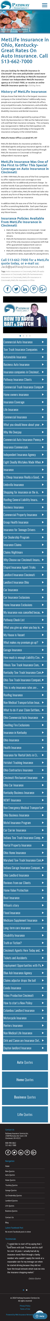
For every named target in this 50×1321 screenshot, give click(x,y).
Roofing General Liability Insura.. (20, 499)
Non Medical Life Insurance (17, 1032)
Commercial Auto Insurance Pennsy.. (22, 439)
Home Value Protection (15, 890)
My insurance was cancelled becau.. (22, 612)
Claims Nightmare (13, 552)
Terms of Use (25, 1309)
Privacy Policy (25, 1305)
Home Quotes (10, 1180)
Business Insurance (13, 507)
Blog (7, 1222)
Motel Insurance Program (17, 822)
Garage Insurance (12, 649)
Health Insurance (12, 747)
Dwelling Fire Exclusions (16, 724)
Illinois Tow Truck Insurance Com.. (21, 664)
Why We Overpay (12, 432)
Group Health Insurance (15, 522)
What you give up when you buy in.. (22, 627)
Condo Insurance (12, 987)
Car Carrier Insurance (14, 830)
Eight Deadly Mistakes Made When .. (23, 462)
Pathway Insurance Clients (17, 379)
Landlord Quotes (11, 1200)
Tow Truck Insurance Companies (20, 349)
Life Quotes (9, 1206)
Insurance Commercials (15, 447)
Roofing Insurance (13, 694)
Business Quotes (11, 1211)
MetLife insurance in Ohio (23, 280)
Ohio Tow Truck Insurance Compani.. (22, 679)
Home (7, 1166)
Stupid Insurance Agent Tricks (19, 567)
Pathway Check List (14, 619)
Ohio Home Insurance (14, 852)
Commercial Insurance (15, 417)
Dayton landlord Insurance (17, 1047)
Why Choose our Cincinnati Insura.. (21, 559)
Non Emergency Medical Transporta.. (23, 807)
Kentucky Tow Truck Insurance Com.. (22, 672)
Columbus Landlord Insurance (19, 1010)
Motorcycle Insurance (15, 1017)
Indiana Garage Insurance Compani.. (22, 867)
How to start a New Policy (17, 1002)
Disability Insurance (14, 935)
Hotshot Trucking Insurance (18, 762)
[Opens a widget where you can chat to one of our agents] (40, 1316)
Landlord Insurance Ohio (16, 582)
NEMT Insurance (12, 800)
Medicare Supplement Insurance (20, 920)
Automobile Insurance (14, 356)
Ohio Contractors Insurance (18, 770)
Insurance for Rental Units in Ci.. (20, 755)
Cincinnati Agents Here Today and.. (22, 950)
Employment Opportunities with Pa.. (22, 965)
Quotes (25, 1062)
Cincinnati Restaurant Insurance (20, 777)
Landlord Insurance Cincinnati (19, 574)
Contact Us (9, 1217)
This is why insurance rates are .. (20, 687)
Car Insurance (10, 589)
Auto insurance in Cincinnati (19, 271)
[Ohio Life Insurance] (25, 22)
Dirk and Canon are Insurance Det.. (21, 1040)
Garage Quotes (11, 1190)
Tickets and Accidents (15, 957)
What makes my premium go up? (20, 642)
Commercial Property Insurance (20, 514)
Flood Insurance (11, 912)
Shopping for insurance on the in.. (21, 492)
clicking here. (34, 85)
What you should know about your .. (22, 424)
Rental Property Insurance (17, 845)
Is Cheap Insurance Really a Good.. (21, 477)
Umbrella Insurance (13, 484)
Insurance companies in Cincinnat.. (21, 371)
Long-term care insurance (17, 927)
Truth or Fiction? (12, 942)
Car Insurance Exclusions (16, 597)
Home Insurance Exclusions (17, 604)
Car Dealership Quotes (13, 1195)
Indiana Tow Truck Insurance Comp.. (22, 837)
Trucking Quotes (11, 1185)
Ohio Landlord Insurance (16, 875)
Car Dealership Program (16, 537)
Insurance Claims (12, 544)
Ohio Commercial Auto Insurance (20, 717)
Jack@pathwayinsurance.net (22, 267)
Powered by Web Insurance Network (19, 1314)
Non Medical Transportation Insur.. (21, 702)
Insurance (8, 469)
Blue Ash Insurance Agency (17, 972)
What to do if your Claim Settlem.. (21, 709)
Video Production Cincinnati (18, 995)
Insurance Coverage (13, 402)
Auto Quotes (10, 1175)
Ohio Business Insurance (16, 815)
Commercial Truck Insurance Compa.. (22, 387)
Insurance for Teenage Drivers (19, 529)
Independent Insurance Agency (19, 454)
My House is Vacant (14, 634)
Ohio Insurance (11, 740)
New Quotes (9, 1171)
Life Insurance (10, 409)
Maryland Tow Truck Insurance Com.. (22, 860)
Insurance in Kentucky (15, 732)
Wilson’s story (11, 905)
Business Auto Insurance (16, 364)
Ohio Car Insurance (13, 785)
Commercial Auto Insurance (18, 341)
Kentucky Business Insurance (18, 792)
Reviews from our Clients (17, 882)
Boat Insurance (11, 897)
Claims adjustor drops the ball (19, 980)
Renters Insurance (13, 1025)
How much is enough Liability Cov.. (21, 657)
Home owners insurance (16, 394)
